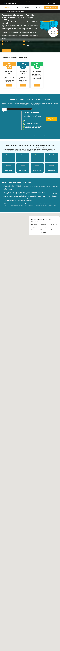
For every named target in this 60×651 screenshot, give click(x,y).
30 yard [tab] (17, 109)
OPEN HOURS (12, 11)
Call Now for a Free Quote (52, 119)
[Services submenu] (28, 7)
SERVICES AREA (18, 11)
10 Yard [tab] (4, 109)
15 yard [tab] (8, 109)
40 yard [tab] (22, 109)
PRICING (8, 11)
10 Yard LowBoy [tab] (28, 109)
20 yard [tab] (13, 109)
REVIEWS (22, 11)
